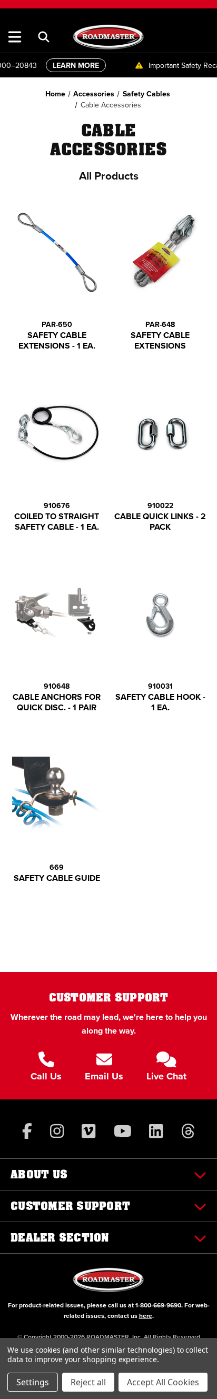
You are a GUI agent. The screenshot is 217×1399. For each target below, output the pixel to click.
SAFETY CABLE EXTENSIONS (160, 340)
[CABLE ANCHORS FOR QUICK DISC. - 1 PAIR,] (57, 614)
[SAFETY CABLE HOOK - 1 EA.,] (160, 614)
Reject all (88, 1382)
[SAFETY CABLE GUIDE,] (57, 795)
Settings (32, 1382)
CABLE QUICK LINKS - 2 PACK (160, 521)
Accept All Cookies (163, 1382)
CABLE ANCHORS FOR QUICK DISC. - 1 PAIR (57, 702)
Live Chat (166, 1076)
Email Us (104, 1076)
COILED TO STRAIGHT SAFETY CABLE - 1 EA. (56, 521)
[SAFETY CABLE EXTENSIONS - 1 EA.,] (57, 253)
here (145, 1315)
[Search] (43, 37)
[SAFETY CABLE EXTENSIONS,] (160, 253)
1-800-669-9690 (158, 1305)
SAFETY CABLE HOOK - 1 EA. (160, 702)
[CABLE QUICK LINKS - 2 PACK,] (160, 433)
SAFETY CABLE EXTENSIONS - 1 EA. (56, 340)
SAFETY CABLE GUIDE (57, 878)
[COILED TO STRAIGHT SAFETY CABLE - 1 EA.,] (57, 433)
